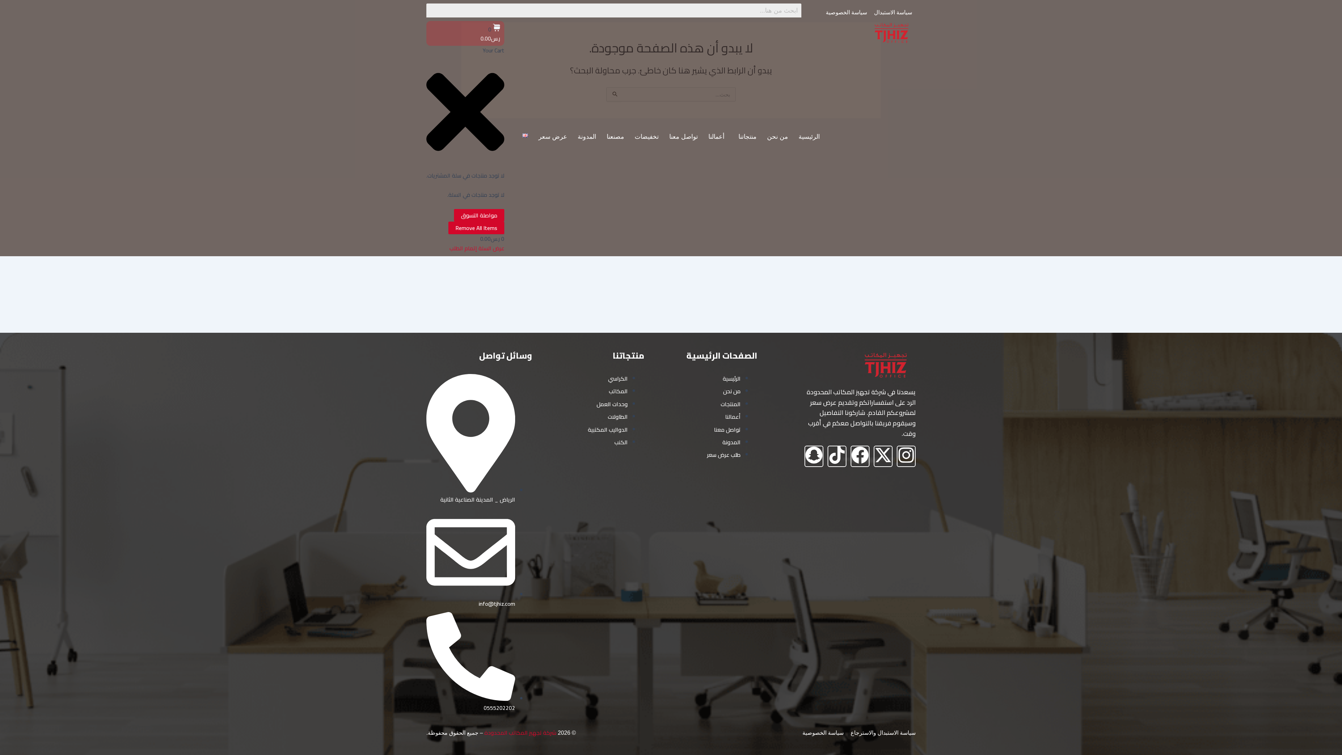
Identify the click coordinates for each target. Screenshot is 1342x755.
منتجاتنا (747, 136)
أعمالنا (716, 136)
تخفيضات (647, 136)
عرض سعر (553, 136)
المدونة (587, 136)
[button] (746, 136)
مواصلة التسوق (479, 215)
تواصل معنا (683, 136)
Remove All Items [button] (476, 228)
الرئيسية (809, 136)
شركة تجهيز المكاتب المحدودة (520, 732)
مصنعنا (615, 136)
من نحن (777, 136)
